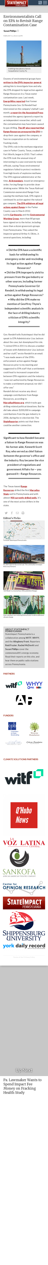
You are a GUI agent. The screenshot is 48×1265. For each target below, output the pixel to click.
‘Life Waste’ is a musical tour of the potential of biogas (20, 591)
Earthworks (16, 214)
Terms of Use (18, 957)
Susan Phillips (12, 649)
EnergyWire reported (14, 101)
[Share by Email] (17, 513)
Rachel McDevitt (26, 645)
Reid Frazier (11, 645)
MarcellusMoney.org (13, 402)
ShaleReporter (10, 421)
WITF (28, 637)
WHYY (35, 637)
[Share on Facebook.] (12, 513)
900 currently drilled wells (23, 497)
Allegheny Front (21, 641)
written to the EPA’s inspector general (22, 82)
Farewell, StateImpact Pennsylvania (14, 540)
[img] (24, 530)
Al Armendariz (16, 180)
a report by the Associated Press (26, 112)
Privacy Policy (29, 957)
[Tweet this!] (6, 513)
